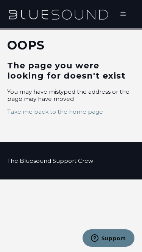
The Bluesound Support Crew (50, 160)
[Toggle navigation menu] (122, 14)
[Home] (58, 14)
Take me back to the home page (55, 111)
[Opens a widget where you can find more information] (108, 238)
